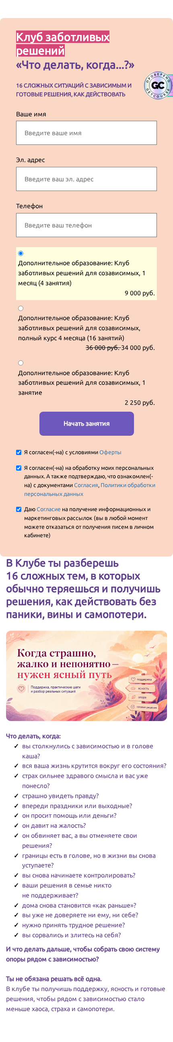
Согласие (49, 509)
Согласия (86, 485)
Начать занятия (87, 423)
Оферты (110, 452)
